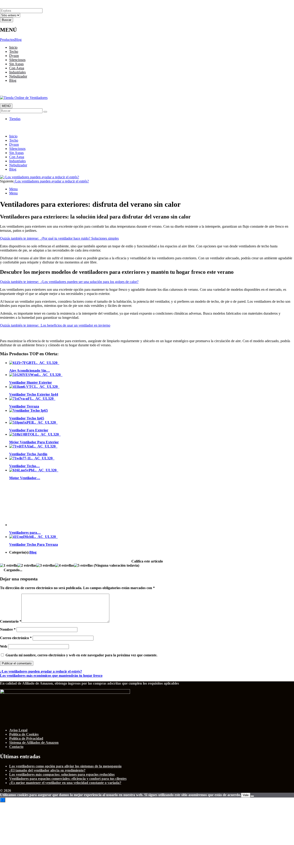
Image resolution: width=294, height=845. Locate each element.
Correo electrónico (16, 638)
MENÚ (6, 106)
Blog (18, 40)
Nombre (8, 629)
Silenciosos (17, 60)
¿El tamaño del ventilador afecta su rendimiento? (47, 770)
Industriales (17, 72)
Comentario (10, 621)
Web (3, 646)
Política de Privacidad (26, 738)
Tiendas (14, 119)
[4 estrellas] (64, 565)
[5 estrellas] (83, 565)
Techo (13, 51)
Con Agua (16, 68)
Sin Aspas (16, 64)
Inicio (13, 47)
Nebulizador (18, 76)
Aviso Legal (18, 730)
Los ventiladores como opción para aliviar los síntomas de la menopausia (65, 766)
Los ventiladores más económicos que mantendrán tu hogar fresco (51, 675)
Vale (246, 795)
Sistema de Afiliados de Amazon (34, 742)
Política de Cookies (24, 734)
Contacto (16, 747)
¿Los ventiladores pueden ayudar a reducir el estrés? (51, 181)
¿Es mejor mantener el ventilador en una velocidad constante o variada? (65, 783)
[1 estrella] (8, 565)
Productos (7, 40)
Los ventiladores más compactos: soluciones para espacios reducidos (62, 774)
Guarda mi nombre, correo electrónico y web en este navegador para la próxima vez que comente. (81, 655)
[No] (252, 796)
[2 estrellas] (26, 565)
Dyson (14, 56)
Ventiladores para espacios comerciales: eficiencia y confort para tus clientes (68, 779)
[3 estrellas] (45, 565)
